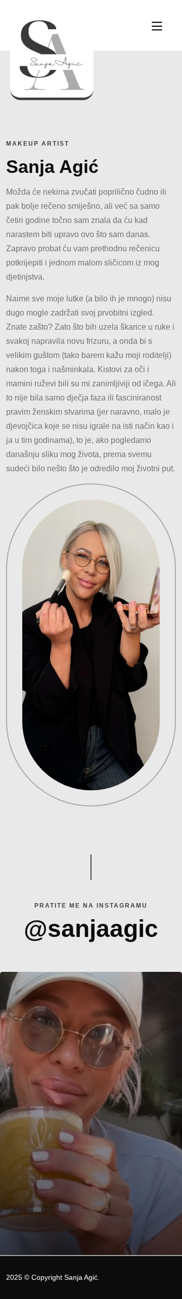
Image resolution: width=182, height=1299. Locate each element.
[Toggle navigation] (157, 26)
